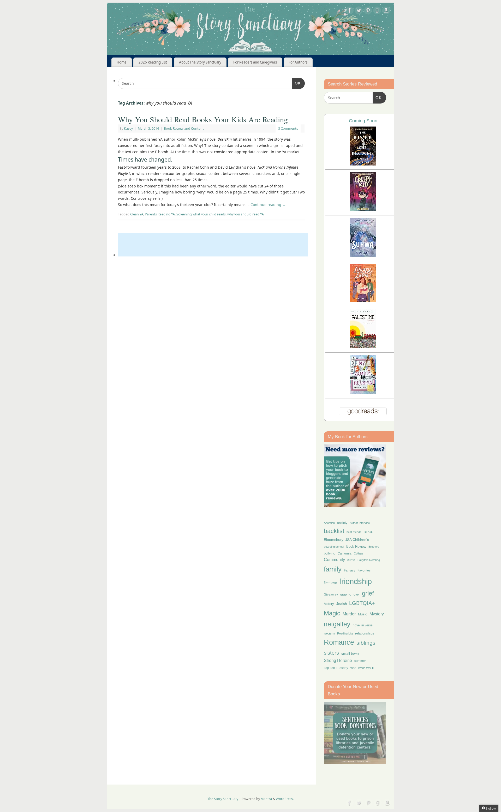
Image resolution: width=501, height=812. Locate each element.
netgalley (337, 624)
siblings (365, 643)
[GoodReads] (377, 11)
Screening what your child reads (201, 214)
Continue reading (268, 204)
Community (334, 559)
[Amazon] (386, 11)
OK (296, 83)
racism (329, 633)
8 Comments (288, 128)
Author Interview (360, 522)
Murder (349, 613)
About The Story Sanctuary (200, 62)
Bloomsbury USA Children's (346, 539)
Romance (339, 642)
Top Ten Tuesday (336, 668)
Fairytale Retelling (368, 560)
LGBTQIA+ (362, 603)
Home (122, 62)
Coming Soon (363, 120)
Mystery (376, 614)
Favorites (364, 570)
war (353, 668)
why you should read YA (245, 214)
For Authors (298, 62)
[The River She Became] (363, 164)
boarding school (334, 546)
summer (360, 660)
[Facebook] (350, 11)
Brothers (373, 546)
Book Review (356, 546)
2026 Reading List (153, 62)
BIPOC (368, 532)
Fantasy (349, 570)
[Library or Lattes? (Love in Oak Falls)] (363, 301)
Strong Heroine (338, 660)
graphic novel (350, 594)
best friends (354, 532)
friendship (355, 581)
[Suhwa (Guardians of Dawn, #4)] (363, 256)
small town (350, 653)
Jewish (341, 604)
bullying (329, 553)
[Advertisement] (213, 244)
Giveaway (331, 594)
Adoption (329, 522)
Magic (332, 613)
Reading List (345, 633)
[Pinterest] (368, 11)
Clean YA (136, 214)
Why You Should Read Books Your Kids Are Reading (203, 119)
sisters (331, 653)
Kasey (128, 128)
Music (362, 614)
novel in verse (363, 625)
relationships (364, 633)
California (344, 553)
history (329, 604)
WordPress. (285, 799)
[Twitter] (359, 11)
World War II (366, 668)
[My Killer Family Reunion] (363, 392)
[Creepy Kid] (363, 209)
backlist (334, 531)
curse (351, 560)
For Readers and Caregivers (255, 62)
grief (368, 593)
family (333, 569)
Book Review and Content (184, 128)
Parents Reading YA (160, 214)
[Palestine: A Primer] (363, 346)
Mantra (266, 799)
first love (330, 583)
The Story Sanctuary (222, 799)
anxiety (342, 522)
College (358, 553)
